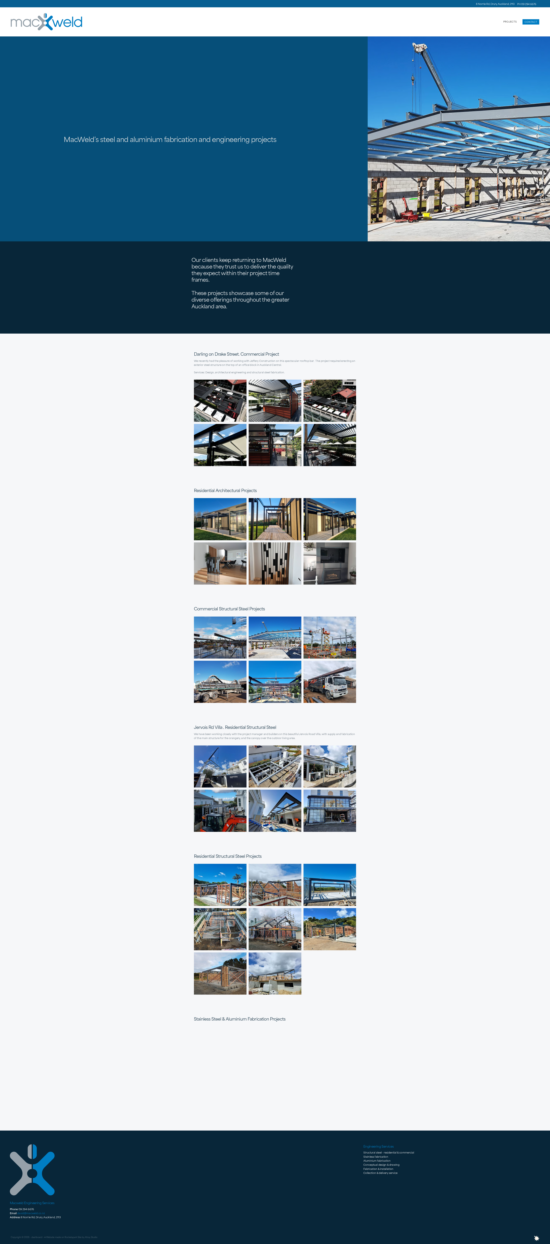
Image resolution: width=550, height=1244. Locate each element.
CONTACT (531, 22)
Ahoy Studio (91, 1237)
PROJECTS (510, 21)
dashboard (36, 1237)
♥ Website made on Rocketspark (60, 1237)
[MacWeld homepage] (63, 21)
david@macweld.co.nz (31, 1213)
